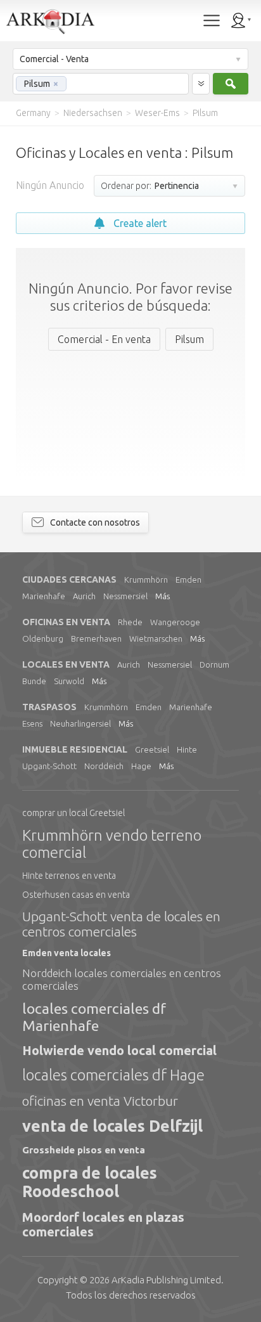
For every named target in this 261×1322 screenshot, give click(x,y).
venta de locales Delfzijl (112, 1126)
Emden (188, 579)
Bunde (34, 681)
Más (162, 596)
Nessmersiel (125, 596)
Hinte (187, 749)
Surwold (69, 681)
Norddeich (104, 765)
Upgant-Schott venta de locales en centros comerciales (121, 924)
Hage (141, 765)
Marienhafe (43, 596)
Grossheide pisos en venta (83, 1149)
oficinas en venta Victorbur (100, 1100)
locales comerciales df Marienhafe (94, 1017)
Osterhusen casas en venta (76, 895)
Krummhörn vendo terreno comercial (111, 844)
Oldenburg (42, 638)
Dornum (214, 664)
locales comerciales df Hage (113, 1075)
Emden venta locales (66, 953)
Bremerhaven (96, 638)
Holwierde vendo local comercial (119, 1050)
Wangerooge (175, 622)
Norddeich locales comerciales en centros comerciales (121, 979)
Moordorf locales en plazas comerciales (103, 1224)
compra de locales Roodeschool (89, 1182)
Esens (32, 723)
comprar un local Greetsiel (73, 813)
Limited (166, 1279)
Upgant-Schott (49, 765)
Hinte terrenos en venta (69, 876)
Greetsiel (152, 749)
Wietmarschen (155, 638)
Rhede (130, 622)
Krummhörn (146, 579)
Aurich (84, 596)
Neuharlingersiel (80, 723)
